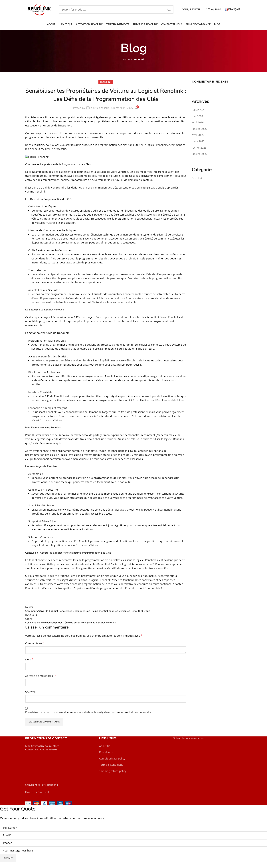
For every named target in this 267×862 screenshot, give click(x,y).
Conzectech (43, 792)
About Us (104, 746)
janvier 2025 (199, 153)
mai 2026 (197, 116)
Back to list (31, 614)
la (91, 478)
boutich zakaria (100, 108)
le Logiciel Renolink (61, 552)
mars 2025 (198, 141)
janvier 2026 (199, 128)
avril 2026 (198, 122)
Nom (29, 659)
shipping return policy (112, 771)
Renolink (139, 59)
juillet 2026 (198, 110)
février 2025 (199, 147)
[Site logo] (39, 9)
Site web (30, 692)
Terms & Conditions (111, 764)
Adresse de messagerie (40, 676)
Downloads (106, 752)
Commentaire (34, 643)
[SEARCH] (169, 9)
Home (126, 59)
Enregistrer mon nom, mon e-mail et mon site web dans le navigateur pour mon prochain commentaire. (88, 712)
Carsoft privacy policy (112, 758)
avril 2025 (198, 135)
